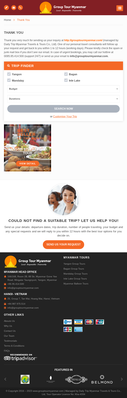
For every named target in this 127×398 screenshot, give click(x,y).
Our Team (9, 336)
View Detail (27, 163)
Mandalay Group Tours (75, 273)
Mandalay (18, 80)
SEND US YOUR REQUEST (63, 244)
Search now (63, 108)
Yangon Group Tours (74, 263)
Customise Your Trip (65, 116)
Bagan (73, 74)
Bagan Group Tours (74, 268)
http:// (67, 40)
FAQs (7, 350)
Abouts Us (9, 321)
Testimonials (10, 340)
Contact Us (10, 331)
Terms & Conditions (14, 345)
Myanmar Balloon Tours (76, 283)
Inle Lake (74, 80)
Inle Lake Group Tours (75, 278)
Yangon (17, 74)
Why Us (8, 326)
